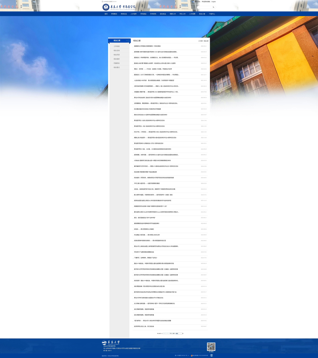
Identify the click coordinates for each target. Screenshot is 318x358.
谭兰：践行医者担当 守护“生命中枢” (144, 217)
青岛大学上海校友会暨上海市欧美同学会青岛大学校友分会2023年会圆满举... (156, 246)
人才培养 (134, 14)
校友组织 (117, 59)
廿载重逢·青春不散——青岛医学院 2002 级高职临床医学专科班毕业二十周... (156, 92)
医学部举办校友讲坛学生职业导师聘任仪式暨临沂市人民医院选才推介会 (155, 292)
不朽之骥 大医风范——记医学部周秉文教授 (147, 183)
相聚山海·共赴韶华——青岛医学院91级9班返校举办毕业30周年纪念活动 (155, 137)
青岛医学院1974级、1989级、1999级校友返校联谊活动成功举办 (152, 149)
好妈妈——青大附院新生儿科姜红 (144, 229)
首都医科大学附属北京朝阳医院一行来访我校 (147, 46)
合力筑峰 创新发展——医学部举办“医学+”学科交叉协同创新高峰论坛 (154, 303)
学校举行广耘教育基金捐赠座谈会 (144, 252)
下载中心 (212, 14)
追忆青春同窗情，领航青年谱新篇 (144, 309)
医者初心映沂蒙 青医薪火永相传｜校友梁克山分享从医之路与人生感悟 (154, 63)
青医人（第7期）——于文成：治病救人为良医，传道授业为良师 (153, 69)
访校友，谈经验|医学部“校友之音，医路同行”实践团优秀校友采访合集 (154, 189)
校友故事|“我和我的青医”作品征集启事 (145, 172)
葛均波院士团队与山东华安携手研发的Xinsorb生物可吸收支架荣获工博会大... (156, 212)
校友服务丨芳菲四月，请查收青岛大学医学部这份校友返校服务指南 (154, 177)
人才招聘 (192, 14)
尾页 (174, 333)
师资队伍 (124, 14)
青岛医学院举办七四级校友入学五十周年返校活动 (148, 143)
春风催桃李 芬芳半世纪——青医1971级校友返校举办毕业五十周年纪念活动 (156, 166)
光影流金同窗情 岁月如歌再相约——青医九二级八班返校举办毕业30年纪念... (156, 86)
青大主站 (197, 1)
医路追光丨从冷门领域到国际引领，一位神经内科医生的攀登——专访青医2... (156, 74)
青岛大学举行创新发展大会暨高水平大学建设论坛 (148, 297)
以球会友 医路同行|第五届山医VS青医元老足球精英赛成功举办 (152, 160)
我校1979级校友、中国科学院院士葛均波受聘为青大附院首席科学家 (154, 263)
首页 (106, 14)
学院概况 (114, 14)
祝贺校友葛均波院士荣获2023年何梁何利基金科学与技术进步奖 (152, 200)
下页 (171, 333)
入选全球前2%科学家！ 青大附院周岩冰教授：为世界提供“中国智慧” (154, 80)
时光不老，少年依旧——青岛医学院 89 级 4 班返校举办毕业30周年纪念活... (156, 132)
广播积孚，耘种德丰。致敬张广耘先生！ (146, 257)
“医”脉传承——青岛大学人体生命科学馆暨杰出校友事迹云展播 (152, 320)
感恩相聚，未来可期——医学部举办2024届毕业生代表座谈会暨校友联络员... (156, 155)
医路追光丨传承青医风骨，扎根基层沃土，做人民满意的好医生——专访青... (156, 57)
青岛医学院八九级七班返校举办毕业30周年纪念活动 (149, 120)
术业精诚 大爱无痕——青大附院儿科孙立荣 (147, 235)
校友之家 (202, 14)
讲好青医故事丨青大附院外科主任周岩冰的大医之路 (149, 286)
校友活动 (117, 50)
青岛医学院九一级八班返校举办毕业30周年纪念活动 (149, 126)
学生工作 (183, 14)
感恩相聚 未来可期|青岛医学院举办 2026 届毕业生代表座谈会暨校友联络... (155, 52)
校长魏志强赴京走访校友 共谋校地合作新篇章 (147, 109)
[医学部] (119, 10)
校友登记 (117, 67)
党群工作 (173, 14)
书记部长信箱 (206, 1)
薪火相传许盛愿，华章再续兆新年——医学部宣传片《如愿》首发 (153, 195)
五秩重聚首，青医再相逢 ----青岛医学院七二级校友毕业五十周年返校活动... (156, 103)
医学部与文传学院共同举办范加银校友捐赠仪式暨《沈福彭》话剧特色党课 (156, 269)
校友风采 (117, 55)
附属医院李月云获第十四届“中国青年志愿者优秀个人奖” (150, 206)
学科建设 (143, 14)
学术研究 (153, 14)
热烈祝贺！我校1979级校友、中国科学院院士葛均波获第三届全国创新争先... (156, 280)
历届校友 (117, 63)
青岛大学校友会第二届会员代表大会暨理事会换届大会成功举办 (152, 97)
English (214, 1)
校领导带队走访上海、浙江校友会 (144, 326)
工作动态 (117, 46)
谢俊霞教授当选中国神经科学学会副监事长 (146, 223)
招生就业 (163, 14)
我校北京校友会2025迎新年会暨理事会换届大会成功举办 (150, 114)
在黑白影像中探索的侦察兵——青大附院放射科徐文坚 (150, 240)
